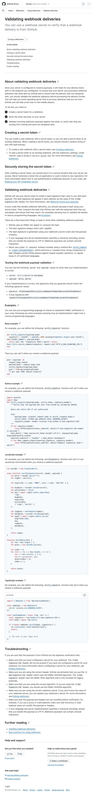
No (21, 754)
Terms (25, 790)
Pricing (47, 790)
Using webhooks (33, 11)
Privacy (32, 790)
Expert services (58, 790)
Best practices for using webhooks (25, 732)
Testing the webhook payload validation (28, 262)
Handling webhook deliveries (22, 729)
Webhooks (20, 11)
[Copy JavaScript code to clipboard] (84, 595)
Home (10, 11)
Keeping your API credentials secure (21, 181)
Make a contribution (60, 761)
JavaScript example (14, 454)
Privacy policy (10, 758)
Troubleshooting (16, 649)
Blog (68, 790)
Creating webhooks (65, 149)
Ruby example (11, 323)
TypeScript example (14, 580)
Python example (12, 383)
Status (40, 790)
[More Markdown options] (27, 39)
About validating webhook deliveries (30, 81)
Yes (11, 754)
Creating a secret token (21, 132)
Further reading (16, 722)
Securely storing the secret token (28, 166)
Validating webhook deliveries (26, 189)
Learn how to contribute (55, 765)
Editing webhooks (17, 668)
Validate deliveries (50, 11)
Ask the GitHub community (17, 775)
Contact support (13, 779)
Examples (45, 215)
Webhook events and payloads (64, 202)
